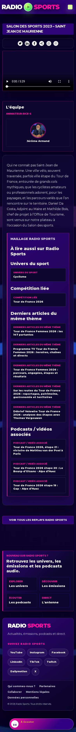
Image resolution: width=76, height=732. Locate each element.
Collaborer (15, 691)
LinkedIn (16, 661)
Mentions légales (37, 691)
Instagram (37, 652)
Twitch (51, 661)
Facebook (58, 652)
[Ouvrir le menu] (70, 7)
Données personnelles (23, 697)
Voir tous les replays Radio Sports (38, 519)
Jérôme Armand (38, 140)
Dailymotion (18, 671)
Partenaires (47, 686)
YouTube (16, 652)
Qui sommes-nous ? (21, 686)
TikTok (34, 661)
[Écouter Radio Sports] (28, 7)
